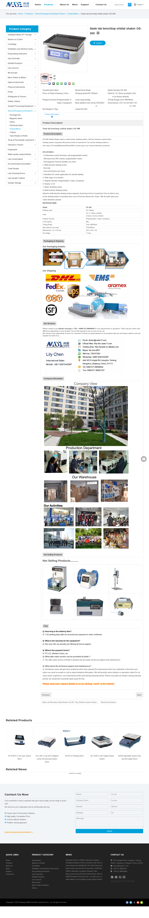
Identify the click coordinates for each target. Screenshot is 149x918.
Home (8, 860)
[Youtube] (138, 902)
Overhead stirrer (16, 125)
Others (34, 888)
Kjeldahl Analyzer (15, 63)
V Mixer (13, 132)
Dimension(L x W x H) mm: (119, 103)
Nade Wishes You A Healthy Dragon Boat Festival (84, 879)
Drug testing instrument (17, 54)
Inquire (99, 43)
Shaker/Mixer (15, 129)
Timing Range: (114, 100)
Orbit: (110, 93)
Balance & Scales (15, 39)
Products (9, 863)
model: (78, 109)
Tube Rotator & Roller (19, 136)
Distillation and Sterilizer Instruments (23, 49)
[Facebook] (112, 877)
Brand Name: (80, 90)
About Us (9, 866)
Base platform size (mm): (85, 103)
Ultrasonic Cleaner (15, 145)
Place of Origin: (48, 93)
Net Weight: (47, 109)
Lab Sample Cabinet (16, 178)
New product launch (73, 868)
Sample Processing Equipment (20, 106)
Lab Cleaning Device (16, 173)
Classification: (48, 90)
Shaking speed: (81, 93)
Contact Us (10, 874)
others (12, 122)
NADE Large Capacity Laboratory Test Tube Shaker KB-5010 (129, 759)
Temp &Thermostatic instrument (21, 140)
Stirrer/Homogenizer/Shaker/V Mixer (23, 111)
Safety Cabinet (14, 101)
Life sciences (13, 68)
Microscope (12, 73)
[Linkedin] (116, 877)
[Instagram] (123, 877)
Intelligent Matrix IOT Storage (20, 35)
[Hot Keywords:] (129, 4)
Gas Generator (14, 58)
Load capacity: (81, 100)
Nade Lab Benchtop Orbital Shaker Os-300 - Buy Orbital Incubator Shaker (69, 702)
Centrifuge (12, 44)
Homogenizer (15, 115)
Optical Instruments (16, 82)
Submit (109, 831)
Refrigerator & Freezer (17, 97)
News (8, 868)
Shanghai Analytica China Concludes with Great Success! (87, 863)
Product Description (52, 114)
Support (9, 871)
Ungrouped (12, 150)
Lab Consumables (15, 159)
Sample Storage (14, 183)
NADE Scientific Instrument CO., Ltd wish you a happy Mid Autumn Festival (93, 876)
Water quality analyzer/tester (19, 154)
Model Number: (114, 90)
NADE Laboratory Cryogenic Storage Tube (81, 871)
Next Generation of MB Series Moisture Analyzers (100, 868)
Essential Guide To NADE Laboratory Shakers (82, 860)
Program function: (49, 100)
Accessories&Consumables (19, 164)
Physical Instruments (16, 87)
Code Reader (13, 169)
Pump (10, 92)
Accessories (36, 860)
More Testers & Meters (17, 78)
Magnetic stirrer (16, 118)
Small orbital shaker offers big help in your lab (98, 874)
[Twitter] (120, 877)
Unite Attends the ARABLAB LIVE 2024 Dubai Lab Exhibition (88, 865)
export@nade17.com (121, 866)
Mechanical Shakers (108, 702)
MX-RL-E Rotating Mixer (47, 756)
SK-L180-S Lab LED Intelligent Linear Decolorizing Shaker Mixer (19, 759)
